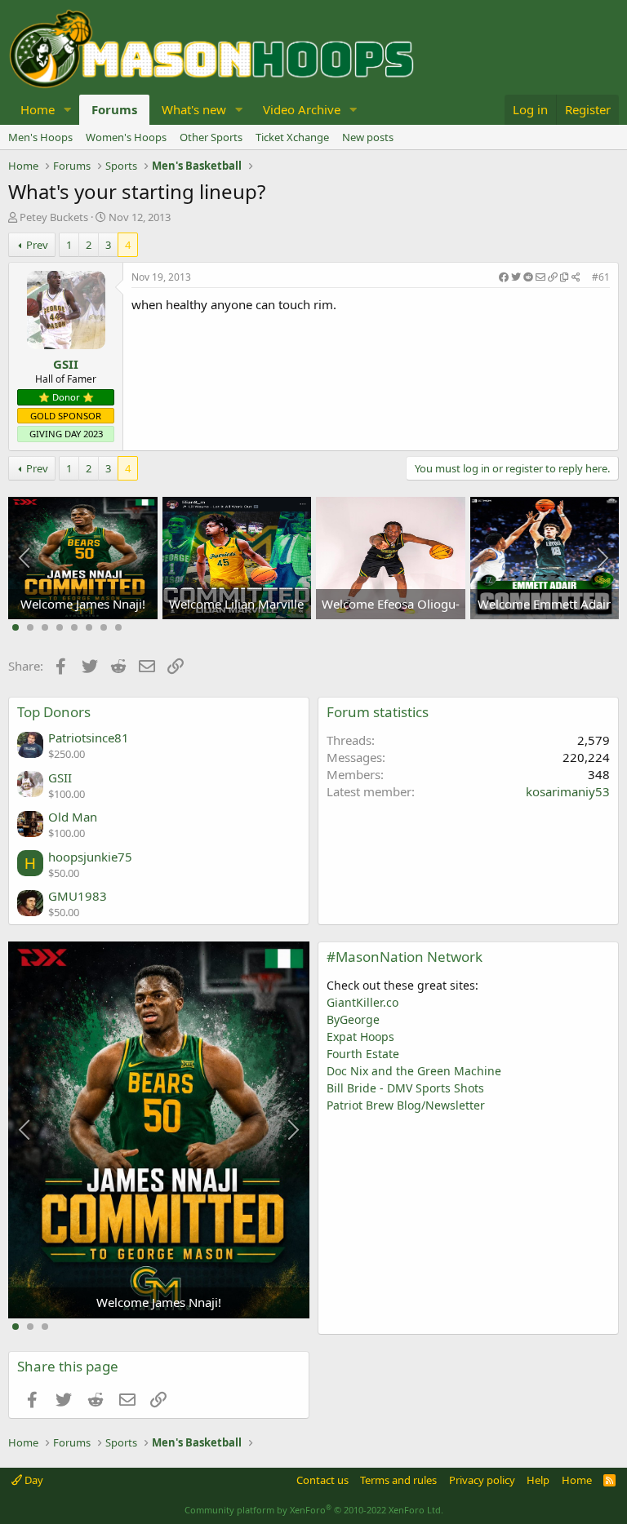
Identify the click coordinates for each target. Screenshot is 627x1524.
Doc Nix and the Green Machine (414, 1071)
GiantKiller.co (362, 1002)
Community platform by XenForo (314, 1510)
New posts (368, 137)
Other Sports (211, 137)
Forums (114, 109)
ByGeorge (353, 1019)
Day (32, 1480)
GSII (65, 364)
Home (37, 109)
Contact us (322, 1480)
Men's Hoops (40, 137)
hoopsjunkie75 (90, 856)
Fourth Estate (363, 1053)
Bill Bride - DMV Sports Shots (405, 1088)
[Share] (539, 277)
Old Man (72, 817)
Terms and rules (398, 1480)
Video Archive (301, 109)
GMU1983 (77, 896)
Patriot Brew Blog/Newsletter (406, 1105)
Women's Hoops (126, 137)
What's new (194, 109)
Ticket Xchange (292, 137)
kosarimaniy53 (568, 791)
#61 (601, 277)
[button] (67, 110)
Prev (37, 244)
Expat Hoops (360, 1036)
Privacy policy (482, 1480)
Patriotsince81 (88, 737)
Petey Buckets (54, 217)
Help (538, 1480)
